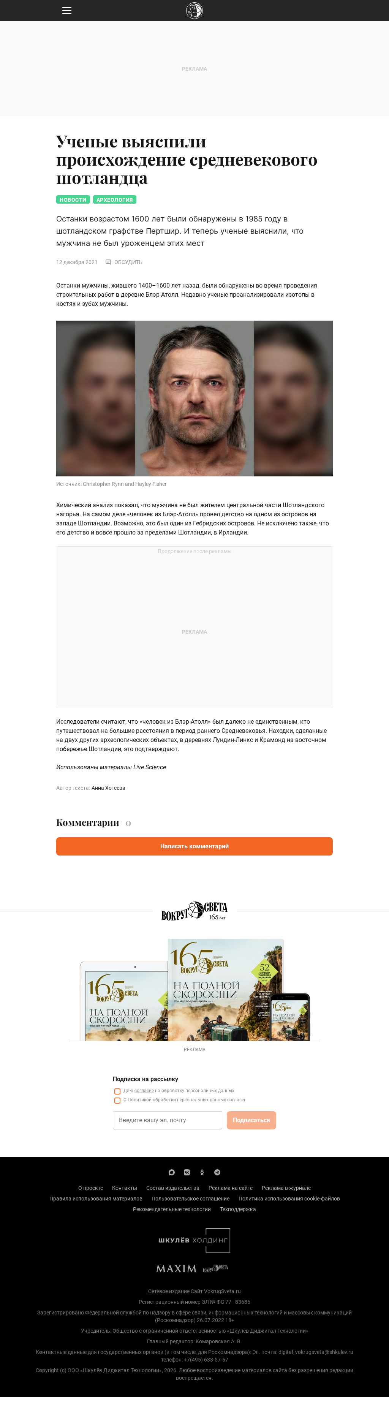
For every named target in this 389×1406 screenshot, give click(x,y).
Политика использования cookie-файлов (289, 1199)
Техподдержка (238, 1209)
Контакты (124, 1188)
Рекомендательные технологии (172, 1209)
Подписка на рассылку (145, 1079)
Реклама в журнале (286, 1188)
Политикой (140, 1099)
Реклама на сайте (231, 1188)
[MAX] (172, 1172)
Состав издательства (172, 1188)
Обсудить (128, 262)
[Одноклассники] (202, 1172)
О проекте (90, 1188)
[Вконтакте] (187, 1172)
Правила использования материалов (95, 1199)
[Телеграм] (217, 1172)
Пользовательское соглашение (190, 1199)
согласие (144, 1090)
